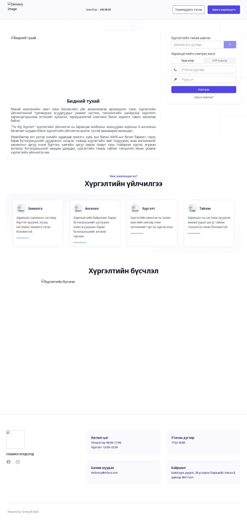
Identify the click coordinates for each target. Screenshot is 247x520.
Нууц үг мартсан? (203, 97)
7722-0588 (178, 442)
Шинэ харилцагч (223, 9)
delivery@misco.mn (104, 472)
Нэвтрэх (203, 89)
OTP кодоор (219, 60)
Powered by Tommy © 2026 (23, 511)
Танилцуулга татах (188, 9)
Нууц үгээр (188, 60)
